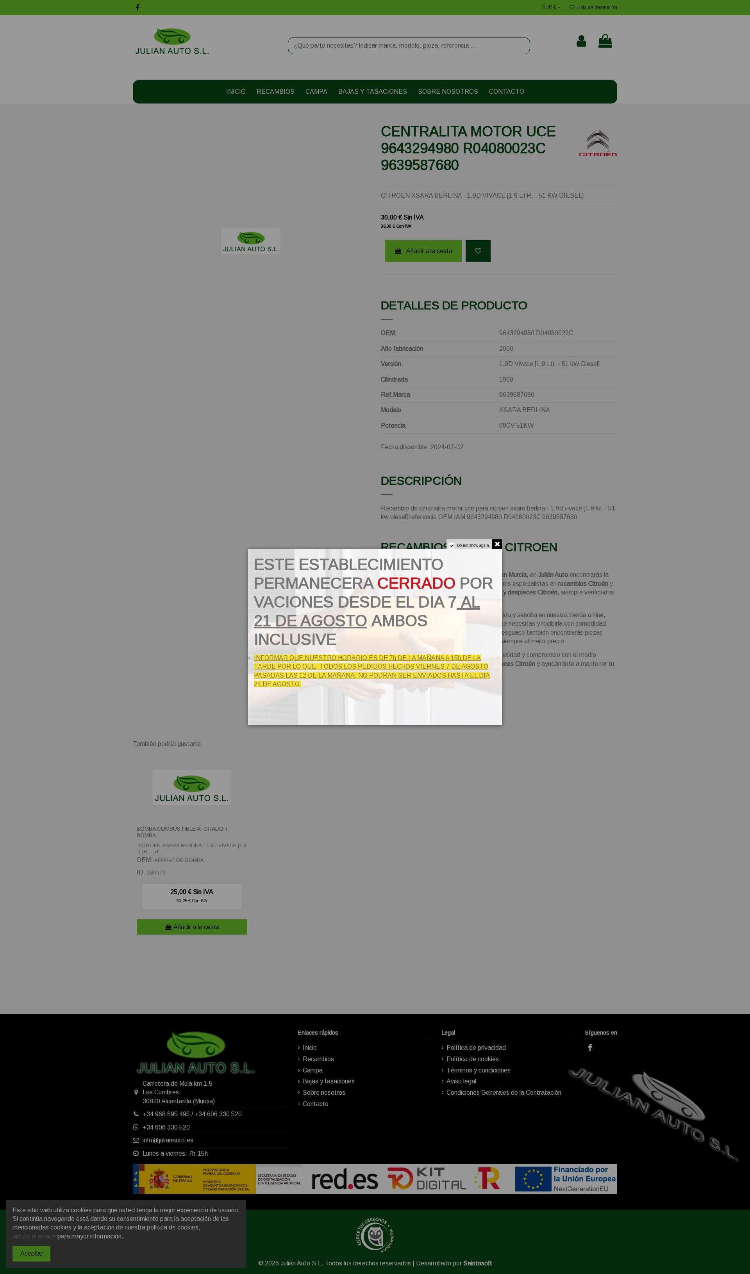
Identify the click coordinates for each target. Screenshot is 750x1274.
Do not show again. (473, 545)
